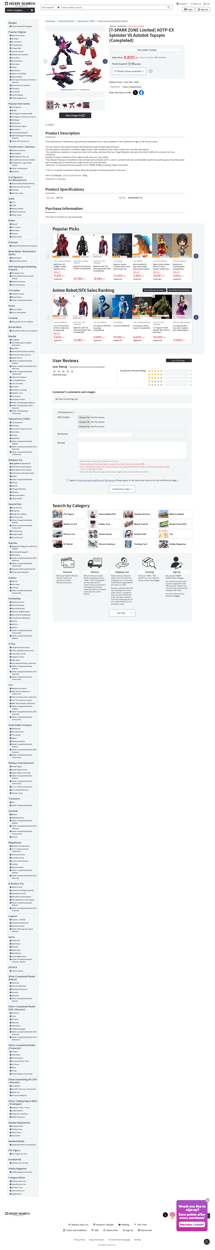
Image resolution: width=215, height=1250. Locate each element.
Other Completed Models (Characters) (22, 832)
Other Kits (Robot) (19, 377)
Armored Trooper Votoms (22, 429)
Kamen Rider (17, 77)
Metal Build (16, 258)
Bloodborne (16, 953)
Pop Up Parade (17, 731)
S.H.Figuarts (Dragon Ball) (22, 113)
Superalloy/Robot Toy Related (24, 1144)
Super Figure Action (19, 769)
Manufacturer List (19, 1184)
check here (88, 591)
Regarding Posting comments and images (87, 366)
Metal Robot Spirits (19, 261)
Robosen (15, 995)
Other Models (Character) (22, 1074)
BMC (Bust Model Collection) (23, 703)
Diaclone (15, 171)
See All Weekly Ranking (153, 290)
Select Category (14, 10)
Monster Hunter (18, 926)
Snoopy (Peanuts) (19, 489)
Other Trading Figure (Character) (20, 412)
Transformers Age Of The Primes (22, 164)
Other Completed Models (22, 479)
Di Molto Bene (17, 1058)
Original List (17, 1194)
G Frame (15, 386)
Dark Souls (16, 943)
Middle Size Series (19, 688)
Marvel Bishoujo (18, 608)
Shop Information (96, 1240)
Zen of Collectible (19, 986)
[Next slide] (105, 61)
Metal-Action (17, 887)
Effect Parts (16, 1132)
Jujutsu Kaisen (18, 51)
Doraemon (16, 70)
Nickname (62, 433)
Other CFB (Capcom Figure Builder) (22, 930)
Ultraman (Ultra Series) (21, 187)
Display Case (17, 1129)
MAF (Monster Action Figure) (23, 900)
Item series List (18, 1190)
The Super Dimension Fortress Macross (24, 80)
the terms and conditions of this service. (97, 480)
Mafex (14, 110)
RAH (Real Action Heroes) (22, 470)
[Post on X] (135, 92)
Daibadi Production (19, 989)
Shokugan (16, 120)
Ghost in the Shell (19, 73)
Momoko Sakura (18, 495)
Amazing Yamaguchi (20, 132)
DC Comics (16, 227)
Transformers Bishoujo (21, 618)
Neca (14, 1067)
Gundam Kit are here (20, 1163)
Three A (15, 1051)
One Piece (16, 58)
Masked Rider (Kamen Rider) (23, 351)
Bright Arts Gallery (19, 514)
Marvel (14, 224)
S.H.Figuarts (16, 107)
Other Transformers (20, 168)
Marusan (15, 1022)
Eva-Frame (16, 396)
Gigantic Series (18, 657)
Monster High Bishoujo (21, 611)
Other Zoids (17, 215)
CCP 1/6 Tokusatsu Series (22, 700)
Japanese (62, 179)
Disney (14, 233)
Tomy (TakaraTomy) (132, 86)
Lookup (15, 864)
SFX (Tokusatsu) (18, 285)
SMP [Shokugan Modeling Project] (22, 136)
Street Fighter (17, 95)
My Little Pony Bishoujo (21, 615)
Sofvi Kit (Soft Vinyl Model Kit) (23, 569)
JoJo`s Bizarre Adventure (22, 787)
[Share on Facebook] (141, 92)
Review (61, 442)
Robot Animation (18, 281)
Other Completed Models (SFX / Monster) (24, 367)
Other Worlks (17, 498)
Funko (14, 1070)
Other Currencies (160, 57)
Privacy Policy (79, 1240)
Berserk (15, 947)
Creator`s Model (18, 919)
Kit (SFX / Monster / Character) (24, 1089)
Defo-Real (16, 660)
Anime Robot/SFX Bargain (22, 26)
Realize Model (17, 208)
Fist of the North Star (20, 790)
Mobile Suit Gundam (20, 54)
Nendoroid (16, 123)
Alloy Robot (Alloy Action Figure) (24, 330)
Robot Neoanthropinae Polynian (24, 246)
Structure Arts (17, 517)
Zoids (14, 67)
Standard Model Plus (20, 923)
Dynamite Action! (19, 893)
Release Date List (19, 1181)
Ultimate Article (18, 854)
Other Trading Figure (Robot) (23, 402)
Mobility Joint (17, 393)
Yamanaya (16, 1025)
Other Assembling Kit (20, 572)
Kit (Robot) (16, 1086)
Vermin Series (17, 971)
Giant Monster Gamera (21, 85)
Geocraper (16, 1135)
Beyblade (16, 438)
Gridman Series (18, 294)
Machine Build (17, 867)
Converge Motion (19, 380)
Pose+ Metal (17, 309)
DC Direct (15, 1064)
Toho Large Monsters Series (23, 650)
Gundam (15, 348)
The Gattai (16, 735)
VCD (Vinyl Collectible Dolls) (23, 473)
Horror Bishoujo (18, 605)
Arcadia (15, 992)
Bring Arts (16, 511)
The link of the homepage (119, 1240)
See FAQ (121, 612)
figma (14, 738)
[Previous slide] (45, 61)
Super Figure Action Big (21, 773)
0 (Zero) (15, 1019)
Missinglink (16, 153)
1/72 (13, 202)
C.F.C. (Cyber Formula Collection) (20, 850)
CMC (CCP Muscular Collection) (24, 697)
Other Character (18, 1117)
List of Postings (178, 360)
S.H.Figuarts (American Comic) (24, 117)
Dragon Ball (16, 48)
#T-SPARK (49, 124)
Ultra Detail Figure (19, 126)
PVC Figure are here (19, 1154)
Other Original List (19, 98)
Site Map (137, 1240)
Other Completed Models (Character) (22, 372)
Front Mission (17, 537)
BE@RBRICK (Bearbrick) (21, 463)
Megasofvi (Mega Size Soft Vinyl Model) (24, 547)
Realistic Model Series (21, 846)
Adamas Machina (19, 150)
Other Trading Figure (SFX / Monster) (22, 406)
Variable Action (18, 857)
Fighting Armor (18, 817)
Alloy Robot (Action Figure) (22, 321)
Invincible (16, 91)
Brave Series (17, 297)
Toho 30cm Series (19, 654)
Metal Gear (16, 950)
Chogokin (15, 339)
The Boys (15, 88)
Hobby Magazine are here (22, 1172)
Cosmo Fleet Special (20, 861)
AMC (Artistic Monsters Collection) (21, 692)
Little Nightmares (19, 956)
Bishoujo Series (18, 602)
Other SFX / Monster (20, 1114)
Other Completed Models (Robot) (22, 362)
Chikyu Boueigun (18, 1029)
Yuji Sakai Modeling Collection (24, 663)
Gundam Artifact (18, 399)
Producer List (17, 1187)
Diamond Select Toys (20, 1061)
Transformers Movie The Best (23, 160)
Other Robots (17, 1110)
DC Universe (17, 42)
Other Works (17, 237)
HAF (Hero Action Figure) (21, 896)
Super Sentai (17, 358)
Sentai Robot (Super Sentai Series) (22, 277)
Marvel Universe (18, 35)
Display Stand (17, 1126)
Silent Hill (16, 940)
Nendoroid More (18, 741)
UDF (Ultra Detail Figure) (21, 466)
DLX (13, 802)
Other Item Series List (20, 141)
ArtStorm (15, 983)
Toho (14, 1016)
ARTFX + (15, 627)
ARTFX (14, 621)
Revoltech (16, 129)
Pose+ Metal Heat (19, 312)
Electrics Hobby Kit (19, 1095)
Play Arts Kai (17, 507)
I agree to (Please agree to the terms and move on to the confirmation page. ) (123, 480)
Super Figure (17, 766)
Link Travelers (17, 383)
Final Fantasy (17, 61)
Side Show (16, 1054)
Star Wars (16, 64)
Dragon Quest (17, 534)
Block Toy (16, 1092)
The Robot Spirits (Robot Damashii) (21, 343)
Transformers (17, 45)
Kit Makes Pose (18, 273)
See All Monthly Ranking (179, 290)
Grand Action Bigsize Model (23, 890)
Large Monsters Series (21, 647)
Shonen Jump (17, 193)
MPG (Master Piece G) (20, 156)
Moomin (15, 492)
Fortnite (15, 587)
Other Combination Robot (22, 300)
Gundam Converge (19, 390)
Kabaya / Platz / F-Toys (21, 1107)
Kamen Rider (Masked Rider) (23, 183)
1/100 (14, 205)
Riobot (14, 814)
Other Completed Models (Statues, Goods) (22, 960)
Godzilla (15, 38)
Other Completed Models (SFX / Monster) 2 (24, 1038)
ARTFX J (15, 624)
